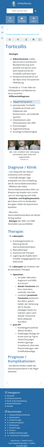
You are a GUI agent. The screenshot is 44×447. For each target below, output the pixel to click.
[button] (18, 39)
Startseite (10, 396)
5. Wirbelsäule (13, 425)
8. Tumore (11, 430)
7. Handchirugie (13, 428)
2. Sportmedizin (13, 417)
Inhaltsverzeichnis (14, 398)
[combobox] (19, 10)
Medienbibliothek (14, 403)
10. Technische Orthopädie (18, 435)
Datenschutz (27, 440)
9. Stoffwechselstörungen (17, 433)
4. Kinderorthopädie (13, 34)
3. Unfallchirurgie (14, 420)
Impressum (15, 440)
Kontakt (10, 406)
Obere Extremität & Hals (30, 34)
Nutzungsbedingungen (18, 443)
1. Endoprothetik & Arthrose (18, 415)
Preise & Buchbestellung (17, 401)
